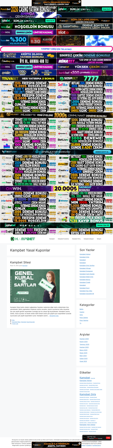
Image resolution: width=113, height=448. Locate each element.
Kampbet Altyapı (85, 268)
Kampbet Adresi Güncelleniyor (86, 383)
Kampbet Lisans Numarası (85, 409)
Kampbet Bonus (85, 279)
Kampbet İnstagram (86, 271)
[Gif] (56, 115)
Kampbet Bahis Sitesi (93, 385)
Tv (80, 323)
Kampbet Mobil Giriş (86, 277)
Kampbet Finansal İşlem (85, 391)
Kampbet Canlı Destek (87, 274)
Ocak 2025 (83, 361)
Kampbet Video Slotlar (92, 422)
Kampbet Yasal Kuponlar (28, 322)
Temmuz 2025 (84, 344)
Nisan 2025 (83, 353)
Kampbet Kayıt (84, 288)
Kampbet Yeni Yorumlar (96, 427)
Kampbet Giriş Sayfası (87, 265)
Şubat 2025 (83, 358)
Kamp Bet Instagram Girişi (94, 403)
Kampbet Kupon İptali (92, 407)
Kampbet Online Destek (85, 412)
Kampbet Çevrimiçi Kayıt (85, 429)
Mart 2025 (83, 356)
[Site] (28, 84)
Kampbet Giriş (76, 239)
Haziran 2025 (84, 347)
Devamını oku (54, 316)
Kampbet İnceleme (63, 239)
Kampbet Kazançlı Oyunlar (92, 405)
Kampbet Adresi (85, 254)
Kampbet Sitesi (20, 262)
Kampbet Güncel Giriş (84, 399)
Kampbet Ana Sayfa (84, 385)
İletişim (99, 239)
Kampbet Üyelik (85, 282)
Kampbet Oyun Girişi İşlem (96, 412)
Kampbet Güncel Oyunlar (95, 399)
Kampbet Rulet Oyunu (94, 414)
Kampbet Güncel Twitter (85, 401)
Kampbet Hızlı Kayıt (84, 403)
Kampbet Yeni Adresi (87, 425)
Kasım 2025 (84, 341)
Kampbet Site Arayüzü (84, 418)
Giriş (13, 320)
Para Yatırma (84, 320)
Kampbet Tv (92, 420)
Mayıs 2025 (83, 350)
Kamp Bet (93, 378)
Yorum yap (15, 323)
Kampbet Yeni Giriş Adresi (85, 427)
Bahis (81, 309)
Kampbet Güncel (93, 397)
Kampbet (52, 239)
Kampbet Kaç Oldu (86, 291)
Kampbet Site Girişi (94, 418)
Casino (82, 312)
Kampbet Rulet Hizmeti (84, 414)
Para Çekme (84, 317)
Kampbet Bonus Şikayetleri (92, 387)
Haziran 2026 (84, 339)
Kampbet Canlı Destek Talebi (96, 389)
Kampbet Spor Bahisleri (85, 420)
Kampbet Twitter (83, 422)
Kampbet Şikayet (89, 239)
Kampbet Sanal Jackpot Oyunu (86, 416)
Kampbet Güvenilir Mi (87, 294)
